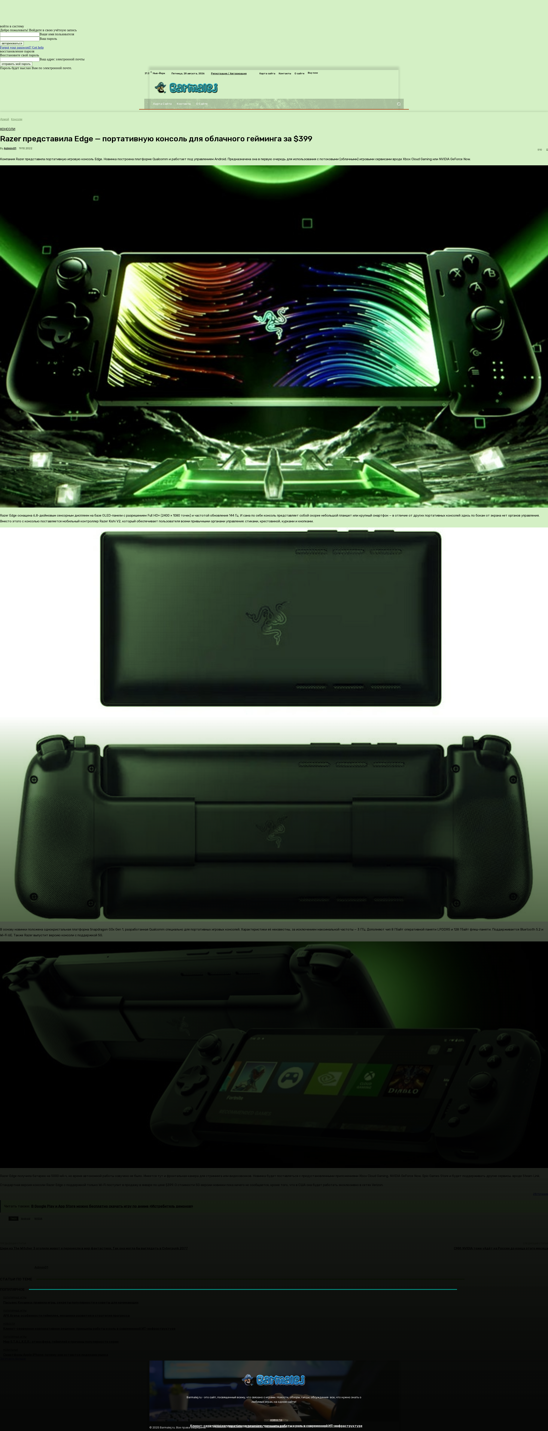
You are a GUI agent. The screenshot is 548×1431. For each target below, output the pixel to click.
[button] (399, 104)
